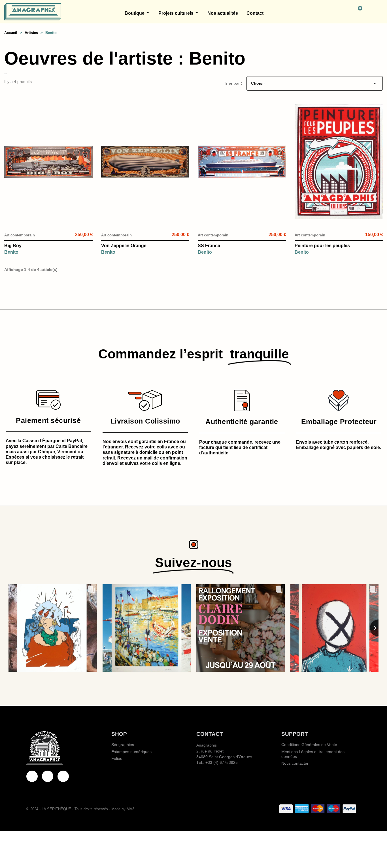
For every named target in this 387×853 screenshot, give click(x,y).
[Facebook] (32, 776)
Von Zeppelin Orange (123, 245)
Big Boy (13, 245)
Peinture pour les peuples (322, 245)
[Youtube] (47, 776)
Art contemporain (19, 235)
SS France (209, 245)
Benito (11, 252)
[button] (333, 12)
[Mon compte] (380, 12)
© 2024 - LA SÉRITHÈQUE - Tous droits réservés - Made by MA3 (80, 809)
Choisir (314, 83)
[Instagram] (63, 776)
